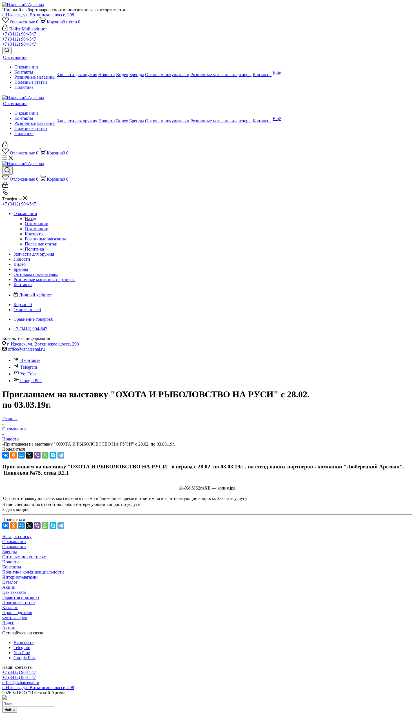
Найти (10, 710)
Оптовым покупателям (24, 556)
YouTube (28, 373)
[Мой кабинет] (5, 145)
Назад (30, 218)
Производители (17, 612)
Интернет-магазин (20, 577)
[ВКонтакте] (5, 455)
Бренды (9, 551)
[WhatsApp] (45, 455)
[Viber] (37, 455)
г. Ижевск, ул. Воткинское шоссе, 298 (38, 14)
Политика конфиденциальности (33, 572)
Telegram (28, 367)
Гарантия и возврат (20, 597)
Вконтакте (30, 360)
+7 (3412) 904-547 (19, 34)
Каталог (10, 582)
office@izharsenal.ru (26, 349)
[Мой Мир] (21, 455)
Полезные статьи (18, 602)
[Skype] (53, 455)
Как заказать (14, 592)
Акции (8, 587)
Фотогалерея (14, 617)
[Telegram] (60, 455)
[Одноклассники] (13, 455)
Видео (8, 622)
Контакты (11, 567)
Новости (10, 561)
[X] (29, 455)
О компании (36, 223)
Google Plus (31, 380)
